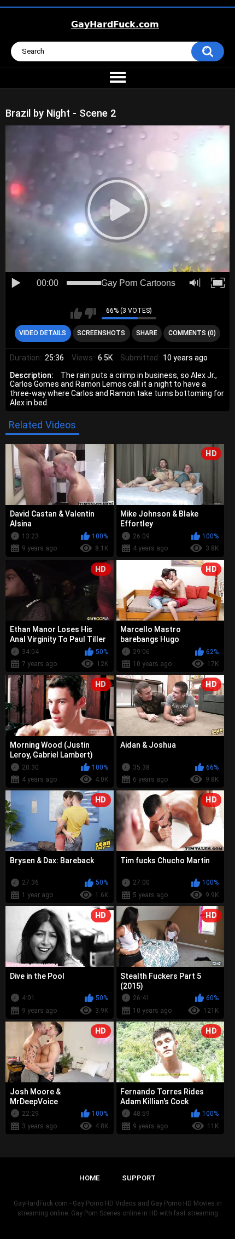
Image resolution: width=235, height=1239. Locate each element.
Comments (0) (192, 333)
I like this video (76, 313)
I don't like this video (90, 313)
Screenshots (101, 333)
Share (146, 333)
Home (89, 1178)
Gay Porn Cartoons (138, 283)
